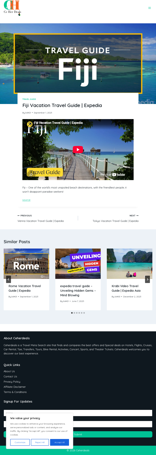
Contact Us (10, 376)
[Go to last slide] (8, 279)
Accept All (60, 442)
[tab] (72, 313)
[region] (39, 431)
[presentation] (26, 264)
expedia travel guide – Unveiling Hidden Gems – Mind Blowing (78, 290)
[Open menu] (149, 8)
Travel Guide (29, 99)
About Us (9, 371)
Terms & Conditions (15, 392)
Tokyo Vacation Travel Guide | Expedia (115, 218)
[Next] (147, 279)
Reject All (39, 442)
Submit (78, 434)
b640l (28, 112)
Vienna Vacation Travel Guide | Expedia (41, 218)
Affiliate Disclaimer (15, 386)
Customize (20, 442)
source (26, 199)
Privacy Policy (12, 381)
